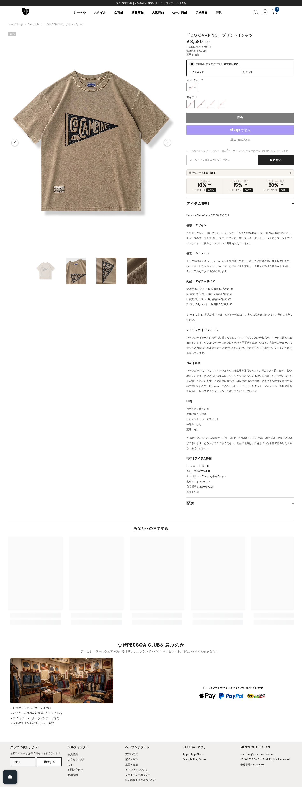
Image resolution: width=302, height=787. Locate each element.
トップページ (15, 24)
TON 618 (204, 466)
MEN (196, 471)
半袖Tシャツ (219, 476)
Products (33, 24)
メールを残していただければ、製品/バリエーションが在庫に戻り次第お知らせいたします (237, 151)
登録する (49, 762)
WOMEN (205, 471)
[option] (91, 142)
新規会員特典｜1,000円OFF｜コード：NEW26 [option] (151, 3)
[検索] (256, 11)
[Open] (10, 777)
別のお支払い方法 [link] (240, 139)
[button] (14, 142)
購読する (276, 160)
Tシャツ (206, 476)
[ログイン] (265, 11)
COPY (211, 190)
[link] (35, 615)
